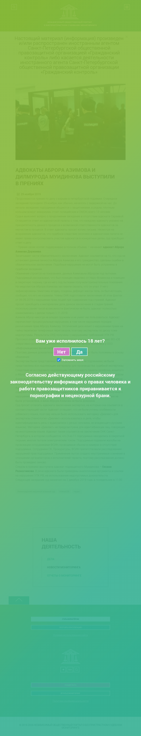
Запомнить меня (72, 360)
